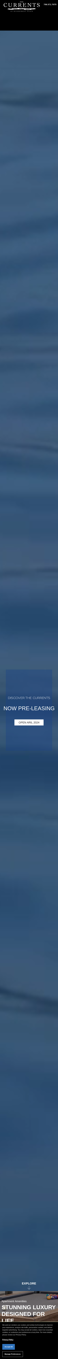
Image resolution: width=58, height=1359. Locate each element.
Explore (29, 1283)
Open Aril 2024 (29, 722)
